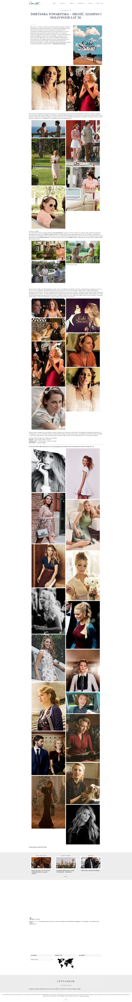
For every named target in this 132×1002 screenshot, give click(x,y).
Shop (54, 3)
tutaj (44, 442)
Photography (41, 855)
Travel (71, 3)
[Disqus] (66, 898)
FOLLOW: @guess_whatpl (66, 985)
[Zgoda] (130, 997)
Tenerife (92, 855)
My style (63, 3)
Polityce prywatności (84, 995)
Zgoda (66, 999)
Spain (89, 855)
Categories (81, 3)
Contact (90, 3)
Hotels (85, 855)
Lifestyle (66, 10)
